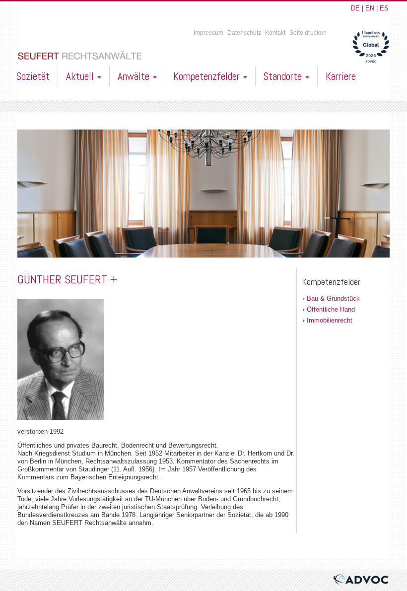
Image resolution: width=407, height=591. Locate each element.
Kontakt (275, 32)
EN (369, 8)
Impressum (208, 32)
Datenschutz (244, 32)
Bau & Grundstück (333, 298)
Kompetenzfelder (207, 76)
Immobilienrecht (329, 320)
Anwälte (135, 76)
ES (384, 8)
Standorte (284, 76)
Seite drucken (308, 32)
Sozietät (33, 76)
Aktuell (81, 76)
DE (355, 8)
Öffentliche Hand (331, 309)
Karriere (341, 76)
